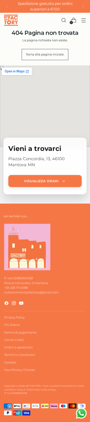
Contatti (10, 362)
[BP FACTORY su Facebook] (7, 304)
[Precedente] (7, 6)
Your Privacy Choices (19, 370)
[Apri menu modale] (83, 20)
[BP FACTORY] (11, 20)
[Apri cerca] (63, 20)
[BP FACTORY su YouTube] (21, 304)
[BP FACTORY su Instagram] (14, 304)
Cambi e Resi (14, 340)
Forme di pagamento (20, 332)
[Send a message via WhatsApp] (81, 413)
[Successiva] (83, 6)
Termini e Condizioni (19, 355)
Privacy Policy (14, 317)
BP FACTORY (34, 385)
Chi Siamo (12, 325)
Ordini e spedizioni (18, 347)
